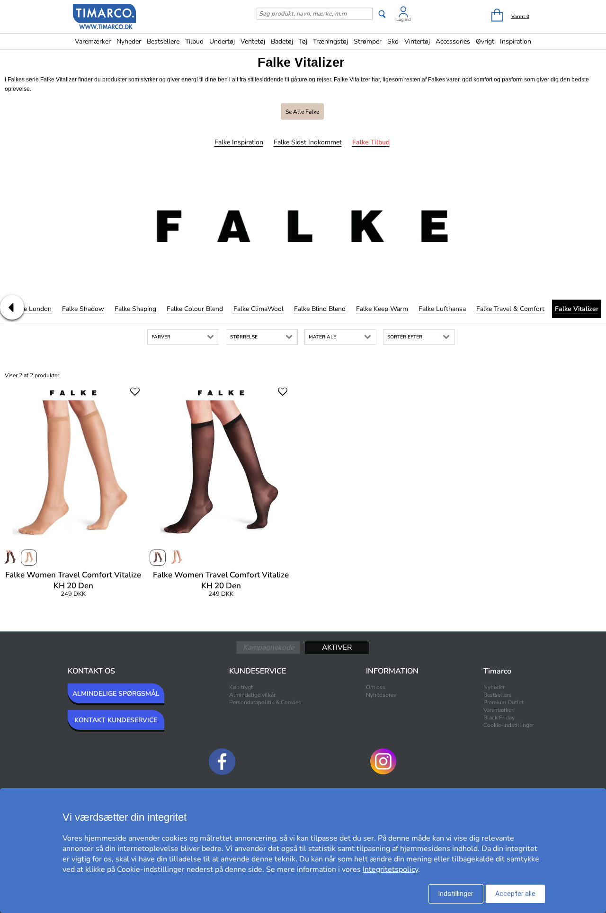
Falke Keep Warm (382, 308)
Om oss (375, 687)
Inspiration (515, 41)
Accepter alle (515, 893)
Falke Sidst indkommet (308, 142)
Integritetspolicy (390, 869)
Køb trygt (241, 687)
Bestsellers (497, 695)
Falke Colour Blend (195, 308)
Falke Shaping (135, 308)
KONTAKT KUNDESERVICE (115, 720)
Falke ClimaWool (258, 308)
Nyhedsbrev (381, 695)
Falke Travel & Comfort (510, 308)
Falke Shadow (83, 308)
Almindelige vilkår (252, 695)
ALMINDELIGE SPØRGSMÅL (116, 693)
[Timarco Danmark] (104, 17)
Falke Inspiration (238, 142)
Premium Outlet (503, 702)
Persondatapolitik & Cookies (265, 702)
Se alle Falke (302, 111)
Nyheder (128, 41)
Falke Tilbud (371, 142)
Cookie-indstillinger (508, 725)
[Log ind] (403, 13)
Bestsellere (163, 41)
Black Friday (499, 717)
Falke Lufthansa (442, 308)
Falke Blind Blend (320, 308)
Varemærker (93, 41)
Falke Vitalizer (576, 308)
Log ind (403, 19)
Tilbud (194, 41)
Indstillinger (455, 893)
